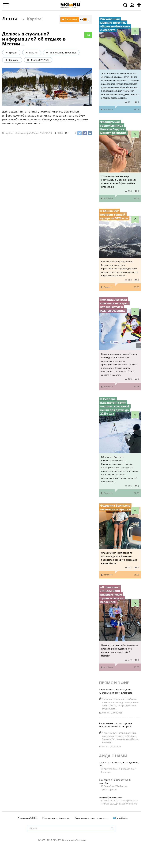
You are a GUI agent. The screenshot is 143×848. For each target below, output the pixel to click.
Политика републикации (55, 818)
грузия (13, 52)
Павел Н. (108, 287)
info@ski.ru (122, 818)
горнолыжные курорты (63, 52)
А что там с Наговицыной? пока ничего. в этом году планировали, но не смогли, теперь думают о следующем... (120, 703)
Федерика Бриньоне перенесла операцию (115, 507)
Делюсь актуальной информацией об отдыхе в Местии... (34, 39)
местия (33, 52)
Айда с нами (113, 755)
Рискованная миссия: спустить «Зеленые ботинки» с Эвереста (115, 24)
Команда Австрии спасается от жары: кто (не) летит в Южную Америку (114, 305)
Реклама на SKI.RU (27, 818)
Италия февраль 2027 (110, 797)
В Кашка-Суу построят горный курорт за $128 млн (114, 214)
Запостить (69, 19)
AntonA (105, 712)
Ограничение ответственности (91, 818)
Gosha (104, 746)
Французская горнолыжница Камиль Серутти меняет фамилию (113, 127)
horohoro (108, 109)
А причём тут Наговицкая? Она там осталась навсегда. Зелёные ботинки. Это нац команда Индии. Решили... (120, 737)
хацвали (13, 59)
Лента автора (22, 133)
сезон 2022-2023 (39, 59)
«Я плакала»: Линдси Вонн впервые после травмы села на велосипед (111, 594)
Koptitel (35, 18)
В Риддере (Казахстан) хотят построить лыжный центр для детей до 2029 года (114, 406)
